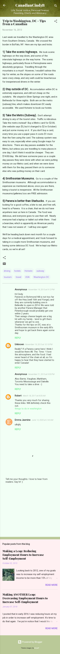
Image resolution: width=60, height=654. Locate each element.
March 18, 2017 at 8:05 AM (34, 396)
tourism (8, 277)
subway (40, 271)
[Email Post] (4, 264)
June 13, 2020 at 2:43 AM (42, 420)
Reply (18, 338)
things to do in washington (28, 408)
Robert (18, 395)
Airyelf (36, 648)
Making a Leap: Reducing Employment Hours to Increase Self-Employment (23, 554)
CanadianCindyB (30, 5)
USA (27, 277)
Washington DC (41, 277)
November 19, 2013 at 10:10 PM (38, 344)
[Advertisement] (30, 510)
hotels (17, 271)
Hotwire (28, 271)
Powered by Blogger (32, 642)
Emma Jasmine (22, 419)
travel (18, 277)
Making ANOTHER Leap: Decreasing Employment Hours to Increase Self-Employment (25, 598)
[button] (56, 21)
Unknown (19, 344)
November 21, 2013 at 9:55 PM (41, 374)
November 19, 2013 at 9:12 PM (41, 289)
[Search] (56, 6)
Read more (51, 585)
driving (7, 271)
